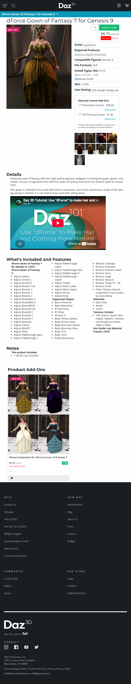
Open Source (11, 548)
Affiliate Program (12, 533)
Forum (7, 593)
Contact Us (10, 504)
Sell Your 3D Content (15, 526)
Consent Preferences (15, 555)
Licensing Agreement (15, 668)
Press (71, 526)
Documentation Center (16, 541)
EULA (67, 668)
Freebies (72, 585)
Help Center (10, 519)
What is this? (110, 109)
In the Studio (11, 578)
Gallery (7, 585)
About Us (72, 519)
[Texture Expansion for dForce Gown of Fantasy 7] (38, 414)
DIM (96, 74)
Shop (70, 578)
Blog (70, 512)
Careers (72, 533)
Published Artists (76, 593)
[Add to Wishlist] (94, 28)
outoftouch (90, 44)
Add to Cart (109, 27)
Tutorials (8, 512)
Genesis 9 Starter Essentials (90, 54)
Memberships (75, 504)
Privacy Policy (55, 668)
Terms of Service (37, 668)
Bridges (72, 541)
